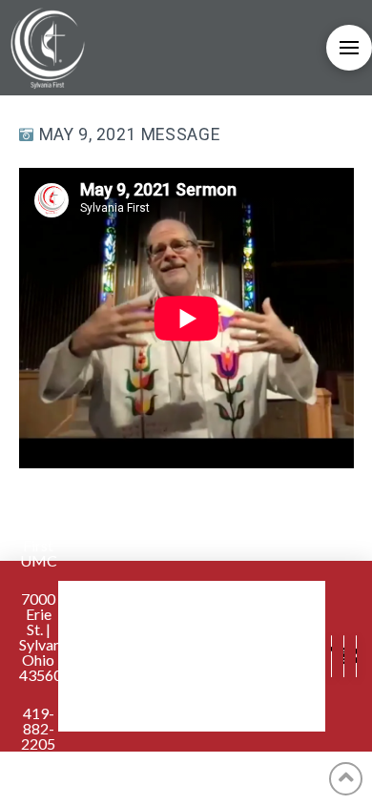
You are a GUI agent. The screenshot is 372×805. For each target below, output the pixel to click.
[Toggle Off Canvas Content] (349, 48)
